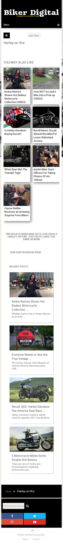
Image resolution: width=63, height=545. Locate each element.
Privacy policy (38, 535)
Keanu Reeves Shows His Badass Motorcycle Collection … (28, 305)
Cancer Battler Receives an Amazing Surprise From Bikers (16, 212)
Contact (36, 539)
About (26, 539)
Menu (6, 24)
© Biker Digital (24, 535)
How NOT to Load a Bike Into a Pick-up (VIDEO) (45, 95)
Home (8, 491)
